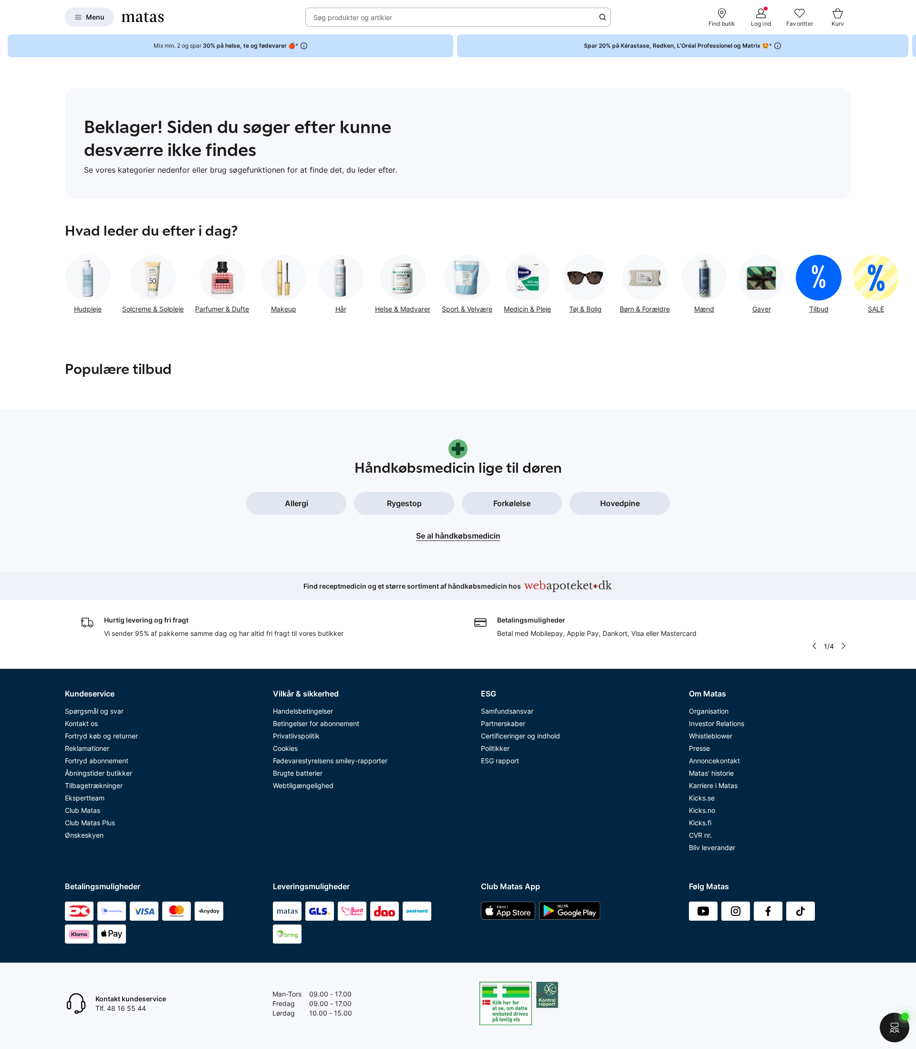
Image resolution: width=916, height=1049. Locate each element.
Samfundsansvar (507, 711)
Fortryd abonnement (96, 761)
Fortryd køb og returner (101, 736)
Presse (699, 748)
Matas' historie (711, 773)
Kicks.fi (700, 823)
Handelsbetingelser (303, 711)
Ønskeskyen (84, 835)
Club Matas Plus (90, 823)
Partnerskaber (503, 723)
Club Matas (82, 810)
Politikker (495, 748)
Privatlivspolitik (296, 736)
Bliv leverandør (712, 847)
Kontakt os (81, 723)
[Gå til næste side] (851, 280)
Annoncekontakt (714, 761)
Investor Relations (716, 723)
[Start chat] (894, 1027)
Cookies (285, 748)
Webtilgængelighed (303, 785)
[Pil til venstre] (814, 646)
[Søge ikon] (602, 17)
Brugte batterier (298, 773)
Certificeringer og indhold (520, 736)
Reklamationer (87, 748)
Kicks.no (702, 810)
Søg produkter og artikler (352, 17)
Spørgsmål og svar (94, 711)
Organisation (709, 711)
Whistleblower (710, 736)
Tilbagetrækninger (94, 785)
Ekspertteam (84, 798)
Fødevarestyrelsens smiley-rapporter (330, 761)
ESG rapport (500, 761)
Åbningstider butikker (98, 773)
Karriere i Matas (713, 785)
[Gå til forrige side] (64, 280)
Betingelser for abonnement (316, 723)
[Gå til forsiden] (143, 17)
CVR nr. (700, 835)
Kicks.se (702, 798)
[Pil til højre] (908, 45)
